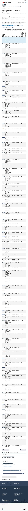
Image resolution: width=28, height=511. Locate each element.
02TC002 (3, 362)
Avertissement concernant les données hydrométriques (12, 470)
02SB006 (3, 320)
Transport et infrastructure (17, 494)
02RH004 (3, 123)
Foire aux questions (6, 471)
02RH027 (3, 203)
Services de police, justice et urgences (18, 493)
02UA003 (3, 375)
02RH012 (3, 132)
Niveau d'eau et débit (18, 6)
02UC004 (3, 409)
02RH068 (3, 243)
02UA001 (3, 379)
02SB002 (3, 306)
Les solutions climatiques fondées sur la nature (7, 484)
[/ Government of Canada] (6, 2)
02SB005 (3, 314)
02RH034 (3, 212)
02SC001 (3, 293)
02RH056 (3, 248)
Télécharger (3, 452)
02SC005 (3, 285)
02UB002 (3, 386)
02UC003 (3, 399)
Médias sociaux (3, 504)
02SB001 (3, 324)
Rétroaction (10, 477)
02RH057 (3, 107)
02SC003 (3, 297)
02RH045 (3, 236)
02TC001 (3, 351)
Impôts (2, 499)
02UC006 (3, 404)
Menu (4, 4)
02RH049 (3, 267)
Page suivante (22, 449)
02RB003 (3, 90)
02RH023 (3, 168)
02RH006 (3, 128)
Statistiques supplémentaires (7, 466)
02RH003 (3, 142)
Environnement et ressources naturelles (9, 6)
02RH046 (3, 270)
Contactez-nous (3, 483)
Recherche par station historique (8, 463)
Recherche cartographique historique (9, 464)
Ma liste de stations (6, 459)
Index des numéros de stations (18, 25)
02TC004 (3, 343)
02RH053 (3, 154)
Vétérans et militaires (16, 500)
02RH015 (3, 176)
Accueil (3, 6)
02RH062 (3, 97)
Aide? (13, 27)
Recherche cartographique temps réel (9, 457)
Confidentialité (3, 509)
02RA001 (3, 72)
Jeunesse (15, 501)
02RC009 (3, 63)
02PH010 (3, 439)
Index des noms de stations (6, 27)
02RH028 (3, 231)
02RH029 (3, 223)
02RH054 (3, 159)
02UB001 (3, 392)
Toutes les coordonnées (4, 488)
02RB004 (3, 81)
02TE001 (3, 338)
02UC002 (3, 394)
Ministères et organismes (17, 488)
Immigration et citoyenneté (5, 493)
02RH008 (3, 198)
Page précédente (6, 449)
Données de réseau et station (6, 8)
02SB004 (3, 316)
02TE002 (3, 329)
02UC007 (3, 414)
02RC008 (3, 53)
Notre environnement (16, 483)
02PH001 (3, 445)
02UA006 (3, 367)
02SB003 (3, 310)
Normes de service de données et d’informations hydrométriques (13, 473)
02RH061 (3, 219)
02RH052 (3, 152)
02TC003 (3, 347)
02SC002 (3, 301)
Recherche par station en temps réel (8, 456)
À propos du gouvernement (5, 489)
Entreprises (3, 495)
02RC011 (3, 95)
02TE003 (3, 333)
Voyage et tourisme (4, 494)
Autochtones (15, 499)
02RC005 (3, 43)
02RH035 (3, 207)
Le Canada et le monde (16, 495)
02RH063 (3, 232)
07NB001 (24, 13)
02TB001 (3, 358)
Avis (2, 508)
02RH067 (3, 262)
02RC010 (3, 77)
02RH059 (3, 110)
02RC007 (3, 48)
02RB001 (3, 86)
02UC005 (3, 402)
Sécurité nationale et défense (5, 501)
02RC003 (3, 37)
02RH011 (3, 137)
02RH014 (3, 226)
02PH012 (3, 427)
